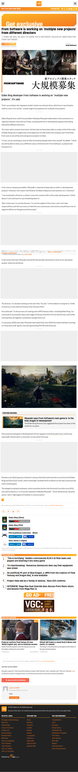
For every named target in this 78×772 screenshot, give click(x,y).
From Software (55, 144)
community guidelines (48, 661)
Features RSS (31, 743)
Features (30, 725)
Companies (31, 735)
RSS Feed (5, 738)
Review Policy (6, 735)
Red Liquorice (18, 477)
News (29, 720)
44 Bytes (14, 756)
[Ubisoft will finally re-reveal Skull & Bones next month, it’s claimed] (58, 630)
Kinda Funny (56, 728)
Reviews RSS (31, 746)
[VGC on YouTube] (71, 9)
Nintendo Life (57, 730)
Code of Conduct (7, 728)
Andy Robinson (71, 45)
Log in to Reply (14, 697)
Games (29, 733)
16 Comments (34, 652)
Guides (29, 728)
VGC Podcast (6, 746)
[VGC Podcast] (64, 9)
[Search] (75, 3)
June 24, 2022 (28, 254)
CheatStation (56, 720)
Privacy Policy (6, 733)
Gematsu (55, 725)
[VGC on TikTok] (74, 9)
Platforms (30, 738)
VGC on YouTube (8, 751)
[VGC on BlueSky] (69, 9)
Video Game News (9, 44)
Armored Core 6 (57, 434)
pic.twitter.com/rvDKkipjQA (9, 253)
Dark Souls (13, 481)
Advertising (6, 725)
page (73, 671)
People (29, 730)
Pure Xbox (55, 735)
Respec (54, 743)
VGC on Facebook (8, 741)
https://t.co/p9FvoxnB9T (54, 252)
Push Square (56, 738)
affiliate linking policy (56, 505)
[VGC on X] (67, 9)
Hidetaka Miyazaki (40, 118)
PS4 (40, 326)
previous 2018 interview (14, 322)
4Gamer (12, 122)
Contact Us (5, 730)
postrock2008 (14, 688)
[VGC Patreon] (62, 9)
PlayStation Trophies (59, 733)
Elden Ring (6, 118)
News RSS (30, 741)
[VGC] (39, 3)
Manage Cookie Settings (10, 720)
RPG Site (55, 741)
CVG (53, 722)
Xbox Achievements (59, 748)
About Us (5, 722)
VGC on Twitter (7, 748)
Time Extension (57, 746)
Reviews (30, 722)
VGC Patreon (6, 743)
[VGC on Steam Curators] (76, 9)
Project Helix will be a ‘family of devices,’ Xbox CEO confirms (36, 581)
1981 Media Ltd (14, 707)
